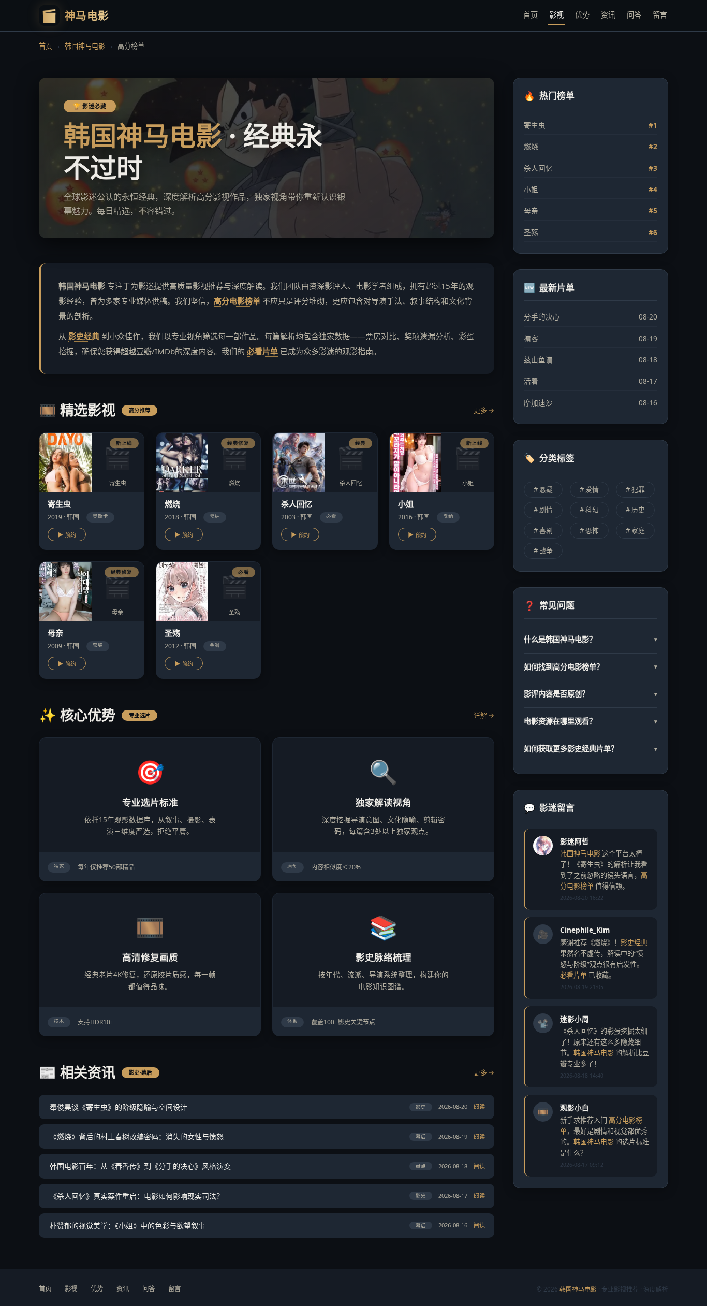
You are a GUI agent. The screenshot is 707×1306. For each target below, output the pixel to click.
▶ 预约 (66, 535)
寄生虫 (590, 125)
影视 (556, 15)
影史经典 (83, 336)
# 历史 (635, 509)
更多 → (484, 410)
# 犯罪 (635, 489)
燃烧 (590, 146)
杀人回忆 (590, 168)
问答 (634, 15)
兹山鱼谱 (590, 360)
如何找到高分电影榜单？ (590, 667)
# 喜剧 (543, 530)
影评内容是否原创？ (590, 694)
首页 (530, 15)
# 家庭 (635, 530)
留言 (660, 15)
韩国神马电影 (85, 46)
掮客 (590, 338)
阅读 (479, 1106)
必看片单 (262, 351)
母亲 (590, 210)
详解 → (484, 715)
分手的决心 (590, 317)
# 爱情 (589, 489)
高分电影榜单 (237, 301)
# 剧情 (543, 509)
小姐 (590, 189)
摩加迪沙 (590, 403)
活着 (590, 381)
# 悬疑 (543, 489)
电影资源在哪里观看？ (590, 721)
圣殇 (590, 232)
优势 (582, 15)
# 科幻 (589, 509)
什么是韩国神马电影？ (590, 639)
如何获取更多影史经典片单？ (590, 748)
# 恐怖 (589, 530)
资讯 (608, 15)
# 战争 (543, 550)
